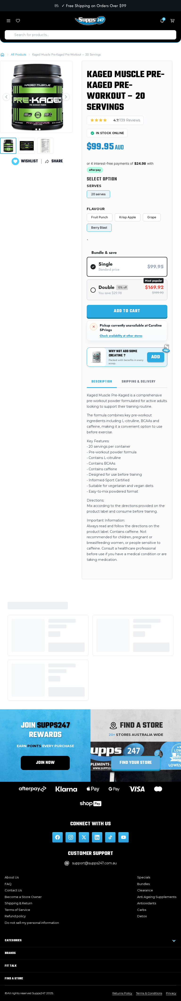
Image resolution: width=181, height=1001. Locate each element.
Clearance (145, 890)
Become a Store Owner (23, 897)
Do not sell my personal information (32, 923)
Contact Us (13, 890)
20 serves (98, 194)
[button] (6, 97)
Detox (142, 916)
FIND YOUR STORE (136, 762)
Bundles (143, 884)
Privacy (171, 993)
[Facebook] (57, 837)
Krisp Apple (127, 217)
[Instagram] (71, 837)
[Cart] (172, 20)
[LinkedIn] (97, 837)
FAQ (8, 884)
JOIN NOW (45, 762)
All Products (18, 54)
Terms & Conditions (149, 993)
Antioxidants (146, 903)
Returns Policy (122, 993)
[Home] (2, 54)
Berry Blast (99, 227)
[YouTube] (123, 837)
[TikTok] (110, 837)
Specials (143, 877)
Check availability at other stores (121, 336)
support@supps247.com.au (94, 863)
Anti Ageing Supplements (156, 897)
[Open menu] (8, 20)
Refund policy (15, 916)
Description (101, 381)
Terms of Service (17, 910)
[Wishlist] (18, 20)
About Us (12, 877)
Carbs (141, 910)
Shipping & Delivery (139, 381)
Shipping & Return (18, 903)
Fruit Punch (99, 217)
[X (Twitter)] (84, 837)
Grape (151, 217)
